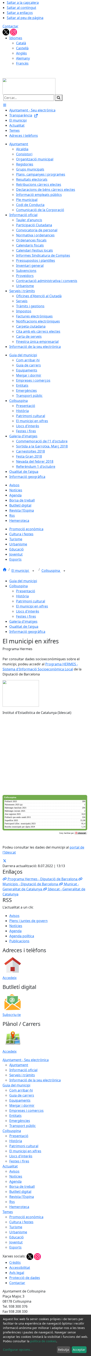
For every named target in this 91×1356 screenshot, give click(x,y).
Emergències (19, 1120)
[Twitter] (6, 31)
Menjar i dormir (21, 1105)
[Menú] (5, 105)
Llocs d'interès (27, 611)
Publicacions (19, 941)
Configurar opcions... (18, 1350)
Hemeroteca (19, 1206)
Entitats (15, 1115)
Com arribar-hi (21, 1090)
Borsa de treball (22, 1186)
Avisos (14, 915)
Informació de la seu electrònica (35, 1080)
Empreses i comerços (26, 1110)
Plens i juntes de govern (28, 920)
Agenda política (21, 936)
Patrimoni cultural (30, 601)
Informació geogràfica (27, 631)
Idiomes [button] (15, 38)
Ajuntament (18, 1065)
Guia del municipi (23, 581)
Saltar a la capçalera (23, 2)
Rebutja (63, 1350)
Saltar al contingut (21, 7)
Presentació (25, 591)
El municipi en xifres (32, 606)
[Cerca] (58, 98)
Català (21, 43)
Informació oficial (23, 1070)
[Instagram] (13, 31)
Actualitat (10, 1166)
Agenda (15, 931)
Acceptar (79, 1350)
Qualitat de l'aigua (23, 626)
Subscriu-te (12, 1014)
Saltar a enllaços (20, 12)
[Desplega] (33, 571)
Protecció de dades (24, 1277)
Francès (22, 63)
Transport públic (22, 1125)
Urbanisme (18, 1232)
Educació (16, 1237)
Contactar (10, 26)
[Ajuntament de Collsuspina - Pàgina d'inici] (29, 86)
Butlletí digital (20, 1191)
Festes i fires (26, 616)
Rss (12, 1201)
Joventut (16, 1242)
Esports (15, 1247)
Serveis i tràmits (22, 1075)
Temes (8, 1212)
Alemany (23, 58)
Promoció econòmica (26, 1217)
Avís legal (16, 1272)
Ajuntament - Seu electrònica (26, 1060)
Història (22, 596)
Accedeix (10, 977)
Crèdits (15, 1262)
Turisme (15, 1227)
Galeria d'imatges (23, 621)
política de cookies (43, 1341)
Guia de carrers (21, 1095)
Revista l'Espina (21, 1196)
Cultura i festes (21, 1222)
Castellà (22, 48)
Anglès (21, 53)
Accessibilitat (19, 1267)
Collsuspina (51, 570)
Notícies (15, 925)
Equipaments (19, 1100)
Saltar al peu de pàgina (25, 17)
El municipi (20, 570)
